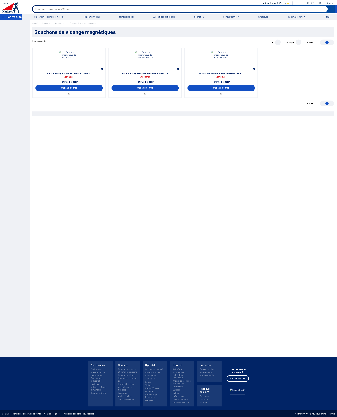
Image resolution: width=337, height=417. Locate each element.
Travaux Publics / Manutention (98, 373)
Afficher (310, 42)
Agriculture (96, 369)
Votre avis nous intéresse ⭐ (276, 3)
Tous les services (126, 399)
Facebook (204, 396)
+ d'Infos (327, 17)
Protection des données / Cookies (78, 413)
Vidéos (148, 385)
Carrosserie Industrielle (96, 379)
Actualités (150, 378)
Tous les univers (98, 393)
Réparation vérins (92, 17)
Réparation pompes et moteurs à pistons (127, 370)
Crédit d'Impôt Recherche (151, 395)
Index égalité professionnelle (207, 373)
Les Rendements (180, 399)
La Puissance (178, 396)
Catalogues (263, 17)
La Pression (177, 386)
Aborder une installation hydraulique (178, 375)
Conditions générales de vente (27, 413)
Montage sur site (126, 17)
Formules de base (180, 402)
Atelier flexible (125, 396)
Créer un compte (69, 88)
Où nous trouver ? (231, 17)
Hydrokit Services (126, 384)
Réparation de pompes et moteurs (49, 17)
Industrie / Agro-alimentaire (98, 388)
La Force (176, 389)
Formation (199, 17)
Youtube (203, 402)
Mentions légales (52, 413)
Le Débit (176, 393)
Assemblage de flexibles (164, 17)
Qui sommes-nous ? (296, 17)
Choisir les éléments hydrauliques (181, 382)
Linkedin (204, 399)
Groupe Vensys (152, 388)
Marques (149, 400)
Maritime (95, 384)
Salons (148, 382)
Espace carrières (207, 369)
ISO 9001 (149, 391)
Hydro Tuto (177, 369)
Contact (331, 3)
